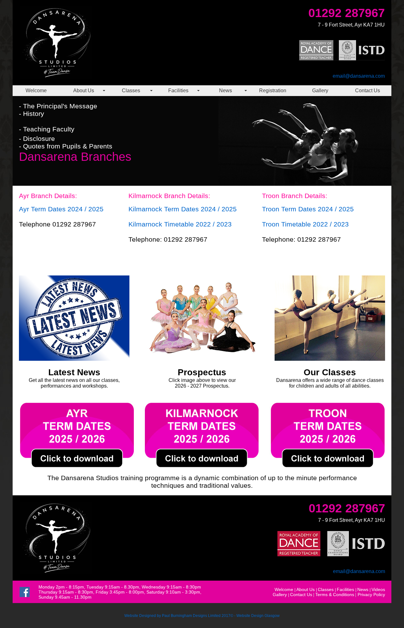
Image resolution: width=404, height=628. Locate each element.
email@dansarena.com (359, 76)
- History (31, 113)
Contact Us (367, 90)
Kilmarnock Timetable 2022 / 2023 (180, 224)
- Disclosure (37, 138)
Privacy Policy (371, 594)
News (225, 90)
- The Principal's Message (58, 106)
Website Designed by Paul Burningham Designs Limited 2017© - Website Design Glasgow (202, 615)
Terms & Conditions (334, 594)
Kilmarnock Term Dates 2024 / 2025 (182, 209)
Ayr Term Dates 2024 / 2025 (61, 209)
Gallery (320, 90)
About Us (83, 90)
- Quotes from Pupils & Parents (65, 146)
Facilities (178, 90)
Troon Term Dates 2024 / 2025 (308, 209)
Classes (131, 90)
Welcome (36, 90)
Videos (378, 589)
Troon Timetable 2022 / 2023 (305, 224)
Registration (272, 90)
